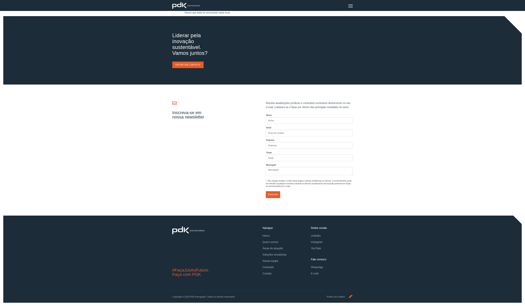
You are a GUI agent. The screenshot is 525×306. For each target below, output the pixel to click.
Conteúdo (268, 267)
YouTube (316, 248)
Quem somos (270, 241)
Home (265, 235)
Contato (267, 273)
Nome (269, 115)
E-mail (314, 273)
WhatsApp (317, 267)
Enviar (273, 194)
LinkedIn (316, 235)
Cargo (269, 152)
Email (268, 128)
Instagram (317, 241)
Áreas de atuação (272, 248)
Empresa (270, 140)
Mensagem (271, 165)
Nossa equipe (270, 260)
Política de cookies (336, 297)
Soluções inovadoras (274, 254)
